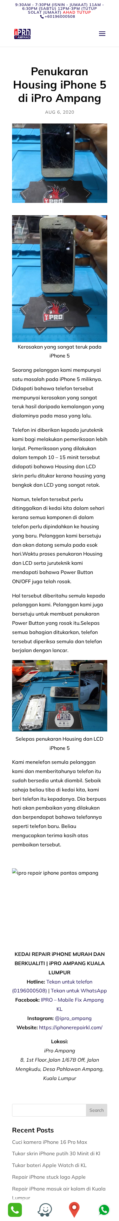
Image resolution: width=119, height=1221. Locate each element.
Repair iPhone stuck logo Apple (49, 1177)
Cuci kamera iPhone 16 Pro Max (50, 1142)
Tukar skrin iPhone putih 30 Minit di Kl (57, 1153)
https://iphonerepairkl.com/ (70, 1027)
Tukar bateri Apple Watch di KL (50, 1165)
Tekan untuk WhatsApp (79, 990)
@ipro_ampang (73, 1018)
